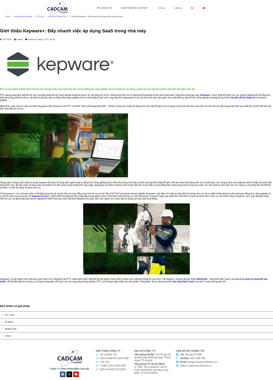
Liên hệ (178, 8)
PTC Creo (40, 16)
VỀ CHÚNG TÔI (104, 8)
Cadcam (19, 39)
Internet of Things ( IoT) (57, 16)
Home (8, 16)
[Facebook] (63, 374)
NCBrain (9, 322)
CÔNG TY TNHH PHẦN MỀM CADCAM (69, 369)
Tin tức (52, 39)
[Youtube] (76, 374)
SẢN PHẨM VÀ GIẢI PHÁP (134, 8)
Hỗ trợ (161, 8)
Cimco (8, 336)
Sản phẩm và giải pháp (23, 16)
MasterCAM (10, 329)
